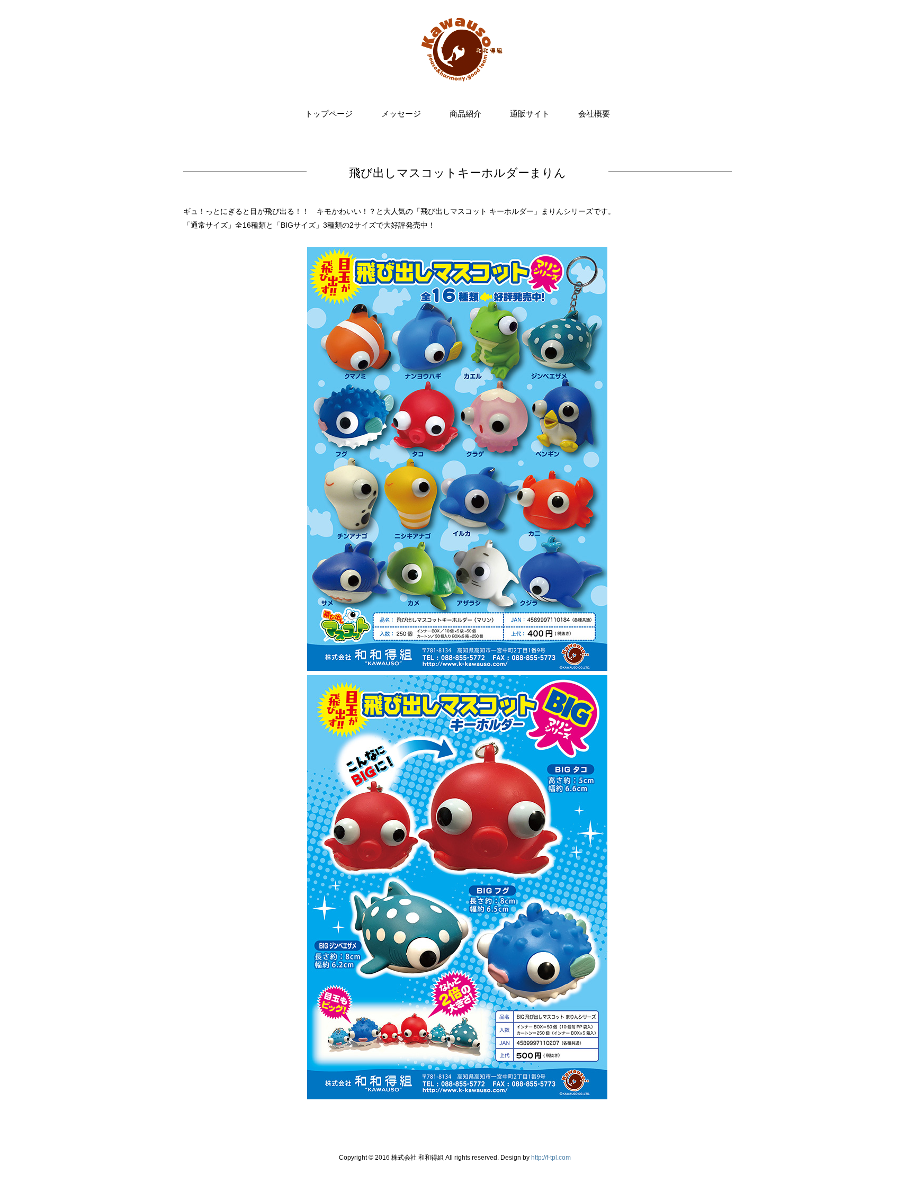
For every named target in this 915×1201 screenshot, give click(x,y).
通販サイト (530, 113)
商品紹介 (465, 113)
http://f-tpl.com (551, 1157)
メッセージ (401, 113)
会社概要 (594, 113)
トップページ (329, 113)
